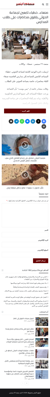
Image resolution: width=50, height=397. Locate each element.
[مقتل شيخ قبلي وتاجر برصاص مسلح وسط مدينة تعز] (41, 332)
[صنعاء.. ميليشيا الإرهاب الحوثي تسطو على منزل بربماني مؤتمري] (41, 353)
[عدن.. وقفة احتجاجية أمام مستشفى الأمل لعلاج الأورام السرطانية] (41, 364)
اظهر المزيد (25, 111)
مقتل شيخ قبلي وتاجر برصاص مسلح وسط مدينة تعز (20, 330)
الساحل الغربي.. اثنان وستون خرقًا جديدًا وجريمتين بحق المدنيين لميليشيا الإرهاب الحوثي (20, 342)
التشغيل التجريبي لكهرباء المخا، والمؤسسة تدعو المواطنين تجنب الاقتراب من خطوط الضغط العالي (19, 374)
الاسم (46, 230)
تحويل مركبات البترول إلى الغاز (23, 318)
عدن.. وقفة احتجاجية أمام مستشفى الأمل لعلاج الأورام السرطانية (19, 362)
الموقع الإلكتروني (42, 250)
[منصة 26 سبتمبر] (25, 4)
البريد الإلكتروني (43, 240)
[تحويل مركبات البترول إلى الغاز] (41, 321)
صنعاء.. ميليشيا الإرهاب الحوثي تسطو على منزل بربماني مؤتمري (19, 351)
